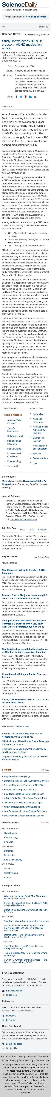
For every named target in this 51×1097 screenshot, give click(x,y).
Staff (21, 1056)
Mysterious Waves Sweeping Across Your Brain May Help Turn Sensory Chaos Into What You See (24, 928)
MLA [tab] (22, 529)
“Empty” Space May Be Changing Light (23, 802)
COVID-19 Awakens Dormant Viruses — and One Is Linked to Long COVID (25, 961)
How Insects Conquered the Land (20, 789)
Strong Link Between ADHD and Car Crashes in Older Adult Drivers (25, 701)
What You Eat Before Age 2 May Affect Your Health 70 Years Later (25, 897)
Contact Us (11, 1048)
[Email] (35, 96)
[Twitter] (21, 96)
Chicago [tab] (42, 529)
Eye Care (8, 841)
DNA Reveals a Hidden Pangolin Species (24, 815)
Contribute (31, 1056)
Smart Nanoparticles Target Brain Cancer (24, 793)
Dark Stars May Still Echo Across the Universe (26, 780)
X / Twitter (11, 1020)
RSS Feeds (11, 995)
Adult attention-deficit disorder (40, 447)
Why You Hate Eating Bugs (17, 776)
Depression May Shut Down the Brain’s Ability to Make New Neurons (26, 904)
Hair (35, 463)
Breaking (6, 769)
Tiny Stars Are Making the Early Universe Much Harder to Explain (25, 758)
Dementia (8, 850)
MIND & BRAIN (8, 846)
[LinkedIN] (30, 96)
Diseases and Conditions (14, 455)
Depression (9, 855)
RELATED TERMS (36, 408)
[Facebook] (16, 96)
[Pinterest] (25, 96)
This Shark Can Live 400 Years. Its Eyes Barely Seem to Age (23, 947)
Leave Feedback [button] (14, 1043)
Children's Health (15, 435)
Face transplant (40, 458)
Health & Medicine (13, 414)
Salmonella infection (38, 439)
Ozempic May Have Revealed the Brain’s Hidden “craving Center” (24, 936)
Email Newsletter (14, 990)
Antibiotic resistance (38, 420)
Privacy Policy (9, 1060)
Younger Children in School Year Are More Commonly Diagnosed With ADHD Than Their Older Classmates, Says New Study (24, 623)
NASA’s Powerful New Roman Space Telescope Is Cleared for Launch (25, 743)
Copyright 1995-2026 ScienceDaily (20, 1064)
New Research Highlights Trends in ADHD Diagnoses (23, 571)
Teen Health (13, 466)
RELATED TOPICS (11, 408)
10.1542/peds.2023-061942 (23, 519)
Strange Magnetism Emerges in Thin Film (24, 785)
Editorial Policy (26, 1060)
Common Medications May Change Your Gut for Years (25, 911)
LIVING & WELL (8, 864)
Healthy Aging (14, 448)
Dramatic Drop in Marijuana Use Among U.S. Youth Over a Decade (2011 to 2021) (25, 597)
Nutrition (8, 868)
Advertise (43, 1056)
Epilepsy (37, 453)
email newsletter (37, 16)
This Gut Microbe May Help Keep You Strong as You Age (25, 954)
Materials (6, 481)
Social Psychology (13, 859)
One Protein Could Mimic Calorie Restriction (25, 811)
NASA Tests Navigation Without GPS (22, 806)
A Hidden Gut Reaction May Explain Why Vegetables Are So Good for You (22, 735)
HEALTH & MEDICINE (10, 828)
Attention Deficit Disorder (15, 422)
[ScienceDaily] (19, 4)
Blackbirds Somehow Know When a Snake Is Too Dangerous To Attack (24, 750)
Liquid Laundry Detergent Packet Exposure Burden (24, 676)
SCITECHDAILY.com (21, 726)
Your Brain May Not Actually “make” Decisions (26, 921)
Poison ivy (38, 414)
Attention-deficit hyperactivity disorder (40, 429)
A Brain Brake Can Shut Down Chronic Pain (25, 798)
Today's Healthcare (12, 429)
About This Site (8, 1056)
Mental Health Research (14, 442)
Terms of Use (42, 1060)
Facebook (11, 1015)
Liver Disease (10, 833)
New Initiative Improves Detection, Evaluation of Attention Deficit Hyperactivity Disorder (25, 650)
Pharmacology (14, 461)
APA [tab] (31, 529)
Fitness (7, 877)
